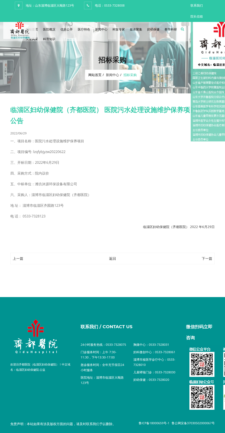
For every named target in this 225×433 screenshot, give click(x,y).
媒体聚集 (136, 29)
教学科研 (171, 29)
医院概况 (49, 29)
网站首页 (95, 75)
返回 (112, 258)
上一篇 (18, 258)
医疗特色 (84, 29)
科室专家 (118, 29)
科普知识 (49, 39)
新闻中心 (101, 29)
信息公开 (66, 29)
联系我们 (197, 5)
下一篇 (207, 258)
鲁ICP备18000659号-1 (154, 423)
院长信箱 (197, 16)
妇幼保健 (153, 29)
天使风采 (32, 39)
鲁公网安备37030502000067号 (193, 423)
